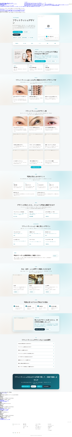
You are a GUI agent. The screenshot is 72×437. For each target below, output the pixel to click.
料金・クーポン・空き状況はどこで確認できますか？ (26, 366)
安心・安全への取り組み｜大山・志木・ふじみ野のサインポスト (34, 4)
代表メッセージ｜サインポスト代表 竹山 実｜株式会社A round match (34, 5)
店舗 (47, 43)
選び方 (32, 43)
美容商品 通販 (50, 426)
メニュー (40, 43)
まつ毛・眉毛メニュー (39, 426)
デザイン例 (24, 43)
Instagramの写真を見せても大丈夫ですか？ (24, 343)
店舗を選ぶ (48, 329)
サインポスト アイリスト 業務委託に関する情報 (52, 5)
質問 (55, 43)
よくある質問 (49, 430)
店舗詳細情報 (2, 400)
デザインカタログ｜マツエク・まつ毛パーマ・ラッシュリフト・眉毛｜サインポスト (12, 9)
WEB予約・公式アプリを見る (39, 329)
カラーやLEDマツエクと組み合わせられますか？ (25, 356)
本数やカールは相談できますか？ (23, 350)
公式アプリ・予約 (25, 426)
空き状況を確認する (16, 34)
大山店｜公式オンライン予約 (4, 400)
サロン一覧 (24, 425)
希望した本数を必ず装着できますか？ (23, 363)
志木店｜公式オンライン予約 (4, 409)
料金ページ (37, 425)
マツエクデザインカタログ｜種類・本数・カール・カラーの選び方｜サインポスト (12, 10)
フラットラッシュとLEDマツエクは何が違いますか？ (26, 353)
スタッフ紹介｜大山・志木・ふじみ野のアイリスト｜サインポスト (34, 3)
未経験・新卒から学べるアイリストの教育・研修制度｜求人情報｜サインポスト (57, 4)
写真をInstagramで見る (26, 386)
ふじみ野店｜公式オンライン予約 (5, 419)
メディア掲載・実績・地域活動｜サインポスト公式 (32, 6)
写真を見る (17, 43)
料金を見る (55, 255)
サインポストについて (51, 425)
